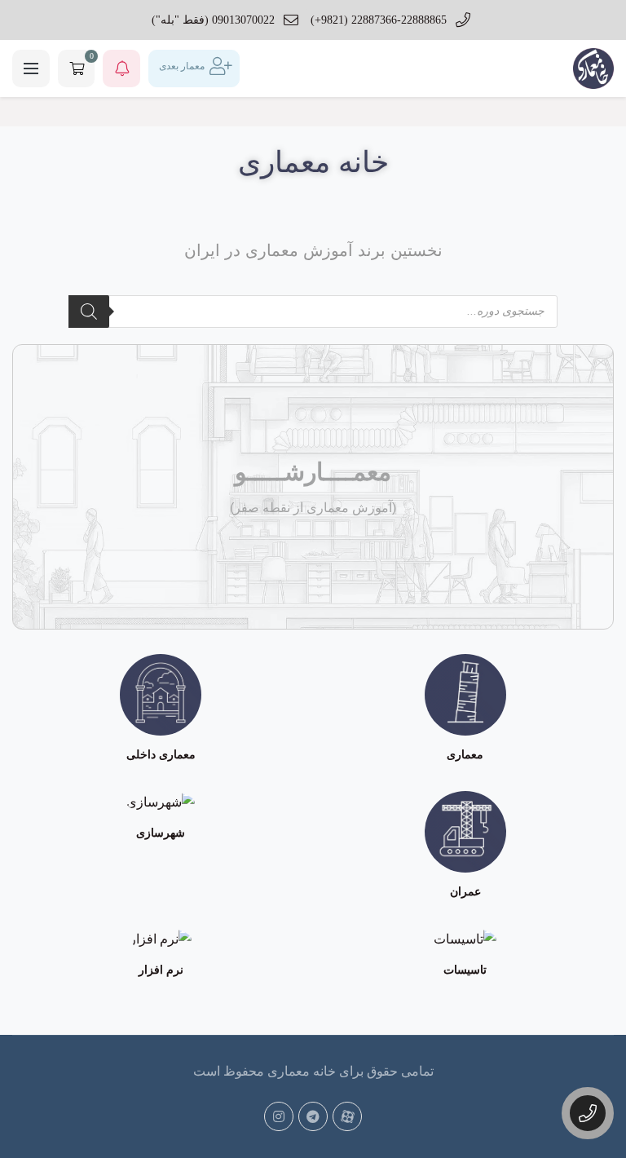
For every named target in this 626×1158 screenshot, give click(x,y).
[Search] (88, 311)
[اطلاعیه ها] (121, 68)
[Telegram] (313, 1116)
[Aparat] (347, 1116)
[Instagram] (278, 1116)
